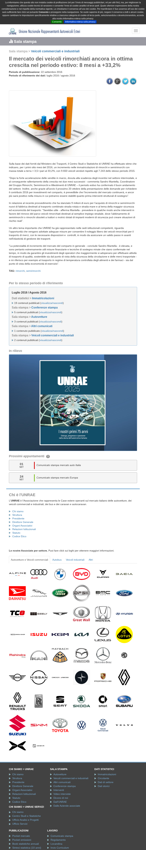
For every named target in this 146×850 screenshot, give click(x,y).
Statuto (16, 532)
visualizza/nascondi (52, 303)
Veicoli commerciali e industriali (55, 51)
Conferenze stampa (44, 307)
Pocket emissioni (21, 839)
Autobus (57, 559)
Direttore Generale (22, 522)
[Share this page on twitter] (125, 81)
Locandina (56, 843)
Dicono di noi (60, 797)
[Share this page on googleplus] (117, 81)
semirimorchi (33, 270)
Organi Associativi (22, 525)
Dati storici (104, 786)
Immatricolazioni (43, 298)
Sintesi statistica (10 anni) (26, 847)
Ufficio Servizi (19, 823)
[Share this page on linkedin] (133, 81)
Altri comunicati (41, 326)
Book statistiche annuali (25, 843)
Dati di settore (105, 782)
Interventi (58, 790)
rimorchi (20, 270)
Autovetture (39, 316)
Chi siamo (18, 511)
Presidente (18, 518)
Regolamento (58, 839)
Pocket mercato (21, 835)
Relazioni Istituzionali (24, 529)
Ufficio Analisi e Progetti (25, 819)
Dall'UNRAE (60, 801)
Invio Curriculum (60, 847)
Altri (91, 559)
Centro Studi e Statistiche (26, 815)
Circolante (103, 778)
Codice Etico (19, 536)
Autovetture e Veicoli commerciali (29, 559)
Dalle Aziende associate (66, 805)
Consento (57, 22)
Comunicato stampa (62, 835)
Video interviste (62, 794)
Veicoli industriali (75, 559)
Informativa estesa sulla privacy (80, 22)
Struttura (17, 514)
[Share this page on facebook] (109, 81)
